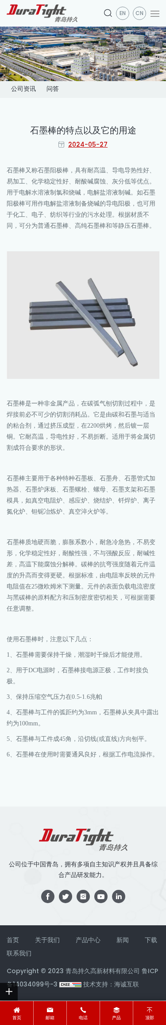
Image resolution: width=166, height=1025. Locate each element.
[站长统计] (70, 985)
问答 (52, 89)
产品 (116, 1018)
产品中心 (88, 940)
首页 (16, 1018)
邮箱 (50, 1018)
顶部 (149, 1018)
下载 (151, 940)
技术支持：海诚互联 (111, 985)
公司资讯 (23, 89)
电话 (83, 1018)
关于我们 (47, 940)
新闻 (122, 940)
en (123, 13)
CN (139, 13)
